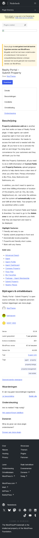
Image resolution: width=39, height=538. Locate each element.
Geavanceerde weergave (12, 380)
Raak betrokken (27, 464)
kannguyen (11, 315)
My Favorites (10, 275)
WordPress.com (9, 483)
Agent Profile (10, 262)
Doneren (25, 472)
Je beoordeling (8, 396)
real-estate (32, 373)
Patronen (24, 457)
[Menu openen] (35, 3)
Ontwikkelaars (7, 472)
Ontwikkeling (9, 108)
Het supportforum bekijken (12, 413)
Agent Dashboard (12, 265)
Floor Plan (9, 272)
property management (28, 369)
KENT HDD (11, 323)
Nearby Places (11, 285)
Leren (4, 464)
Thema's (24, 450)
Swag (24, 476)
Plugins (23, 453)
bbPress (6, 491)
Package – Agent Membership (17, 278)
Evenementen (26, 468)
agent (26, 360)
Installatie (8, 102)
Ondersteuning (10, 113)
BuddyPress (8, 495)
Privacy (5, 457)
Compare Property (12, 268)
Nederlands (11, 505)
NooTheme (11, 76)
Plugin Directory (8, 10)
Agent (7, 258)
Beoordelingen (10, 96)
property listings (30, 364)
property (33, 360)
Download (7, 82)
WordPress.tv (8, 476)
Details (7, 90)
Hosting (5, 453)
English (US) (32, 355)
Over (4, 446)
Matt (5, 487)
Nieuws (5, 450)
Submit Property (11, 281)
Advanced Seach (12, 255)
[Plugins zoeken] (25, 25)
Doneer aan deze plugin (11, 432)
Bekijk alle (33, 396)
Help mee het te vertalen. (24, 18)
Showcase (25, 446)
